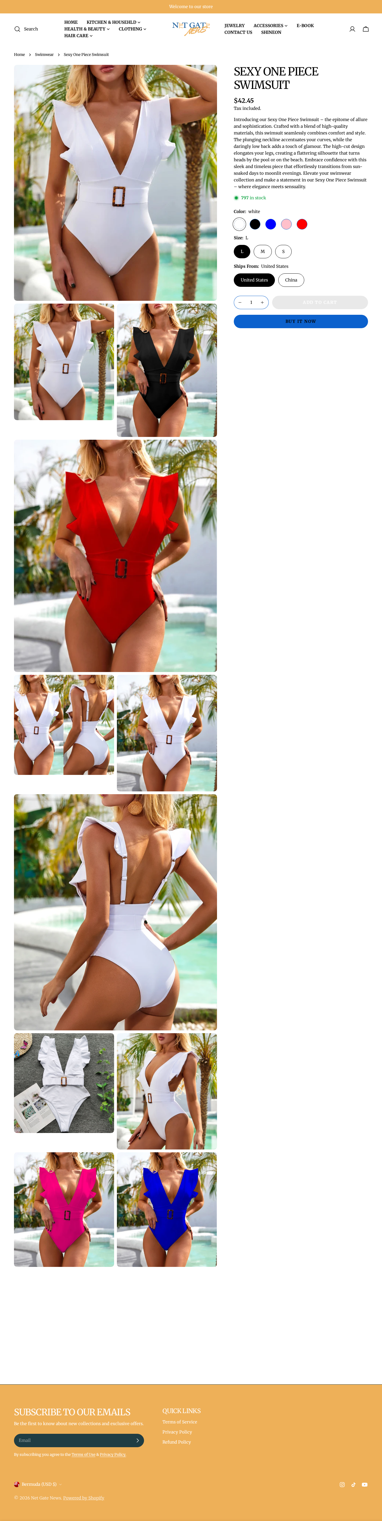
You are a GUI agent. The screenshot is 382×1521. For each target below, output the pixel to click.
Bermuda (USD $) (39, 1484)
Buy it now (301, 321)
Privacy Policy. (113, 1454)
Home (19, 54)
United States (254, 280)
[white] (239, 224)
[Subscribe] (137, 1440)
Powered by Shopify (83, 1498)
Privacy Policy (177, 1432)
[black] (255, 224)
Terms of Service (179, 1422)
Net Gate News (46, 1498)
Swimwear (44, 54)
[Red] (302, 224)
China (291, 280)
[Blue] (270, 224)
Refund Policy (176, 1442)
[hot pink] (286, 224)
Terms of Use (83, 1454)
